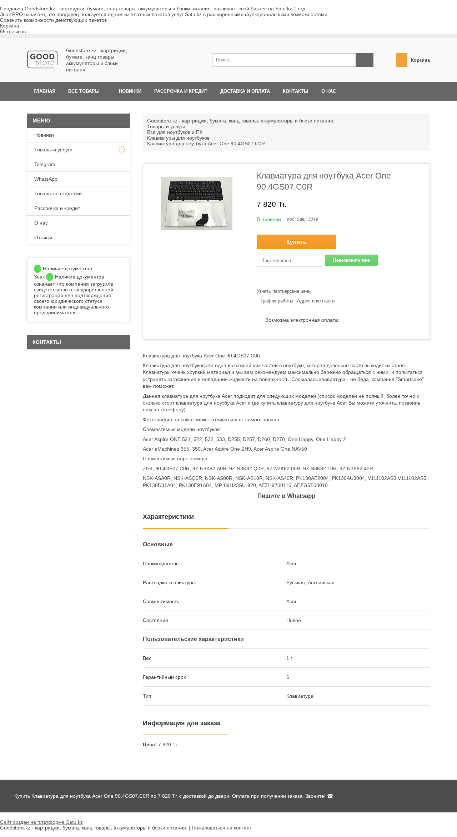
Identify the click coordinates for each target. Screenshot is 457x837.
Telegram (44, 164)
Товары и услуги (166, 126)
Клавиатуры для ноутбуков (178, 138)
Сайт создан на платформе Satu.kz (41, 822)
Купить (296, 242)
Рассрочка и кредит (180, 91)
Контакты (295, 91)
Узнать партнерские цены (284, 291)
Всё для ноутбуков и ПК (174, 132)
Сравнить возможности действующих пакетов (53, 20)
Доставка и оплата (245, 91)
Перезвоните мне (351, 260)
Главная (44, 91)
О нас (328, 91)
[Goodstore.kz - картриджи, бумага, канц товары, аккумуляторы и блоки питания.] (42, 73)
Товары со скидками (58, 193)
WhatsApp (45, 179)
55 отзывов (13, 31)
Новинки (130, 91)
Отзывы (43, 237)
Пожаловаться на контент (222, 828)
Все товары (84, 91)
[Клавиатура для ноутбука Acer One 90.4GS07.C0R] (197, 203)
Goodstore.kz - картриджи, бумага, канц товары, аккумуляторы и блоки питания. (241, 121)
